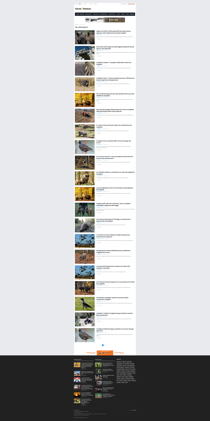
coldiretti (127, 371)
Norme (122, 14)
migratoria (119, 376)
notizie (126, 376)
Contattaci (92, 3)
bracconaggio (119, 365)
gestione (124, 374)
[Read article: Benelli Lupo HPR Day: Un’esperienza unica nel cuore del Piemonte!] (98, 383)
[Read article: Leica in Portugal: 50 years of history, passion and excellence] (98, 389)
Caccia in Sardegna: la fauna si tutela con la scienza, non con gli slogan (87, 394)
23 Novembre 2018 (105, 191)
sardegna (127, 378)
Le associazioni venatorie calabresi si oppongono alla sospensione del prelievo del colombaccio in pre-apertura (87, 365)
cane (126, 369)
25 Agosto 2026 (84, 390)
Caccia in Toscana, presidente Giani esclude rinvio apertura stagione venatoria (86, 379)
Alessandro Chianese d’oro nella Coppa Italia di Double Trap (87, 372)
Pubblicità (85, 3)
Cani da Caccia (112, 14)
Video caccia (96, 14)
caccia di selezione (120, 367)
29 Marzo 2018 (104, 285)
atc (123, 363)
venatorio (118, 382)
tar (117, 380)
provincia (118, 378)
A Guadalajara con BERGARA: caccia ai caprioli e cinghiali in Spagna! (109, 395)
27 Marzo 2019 (104, 113)
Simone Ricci (99, 34)
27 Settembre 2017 (105, 316)
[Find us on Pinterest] (135, 410)
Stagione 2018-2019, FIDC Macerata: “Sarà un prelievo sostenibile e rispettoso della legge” (113, 204)
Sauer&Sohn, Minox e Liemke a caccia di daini (108, 370)
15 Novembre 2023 (106, 377)
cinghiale (118, 371)
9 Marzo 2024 (105, 371)
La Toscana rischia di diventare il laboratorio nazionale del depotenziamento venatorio (86, 401)
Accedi (122, 3)
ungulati (129, 380)
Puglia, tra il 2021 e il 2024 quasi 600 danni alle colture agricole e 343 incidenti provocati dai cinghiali (113, 32)
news (123, 376)
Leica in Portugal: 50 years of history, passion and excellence (108, 389)
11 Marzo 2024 (105, 366)
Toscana (125, 380)
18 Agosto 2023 (105, 397)
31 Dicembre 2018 (105, 160)
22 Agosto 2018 (104, 238)
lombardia (129, 374)
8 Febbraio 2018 (104, 301)
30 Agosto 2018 (104, 207)
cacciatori (127, 367)
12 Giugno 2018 (104, 254)
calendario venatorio (120, 369)
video (126, 382)
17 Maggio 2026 (104, 34)
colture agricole (82, 24)
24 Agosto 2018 (104, 222)
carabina (133, 369)
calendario (132, 367)
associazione (119, 363)
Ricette (127, 14)
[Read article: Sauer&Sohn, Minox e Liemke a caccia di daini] (98, 371)
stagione (132, 378)
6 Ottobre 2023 (105, 385)
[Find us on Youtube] (79, 4)
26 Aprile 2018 (104, 269)
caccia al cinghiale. (130, 365)
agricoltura (119, 361)
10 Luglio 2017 (104, 332)
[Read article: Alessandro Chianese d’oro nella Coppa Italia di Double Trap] (77, 373)
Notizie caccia (88, 14)
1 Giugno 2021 (104, 66)
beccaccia (132, 363)
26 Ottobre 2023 (105, 50)
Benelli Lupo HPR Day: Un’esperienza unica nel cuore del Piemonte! (108, 382)
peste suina (131, 376)
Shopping (82, 14)
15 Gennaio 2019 (104, 128)
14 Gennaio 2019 (104, 144)
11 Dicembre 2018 (105, 175)
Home (78, 14)
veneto (123, 382)
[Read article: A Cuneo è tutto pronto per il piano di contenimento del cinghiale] (85, 131)
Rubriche (132, 14)
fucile (121, 374)
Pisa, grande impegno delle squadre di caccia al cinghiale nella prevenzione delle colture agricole (115, 110)
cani (129, 369)
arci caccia (129, 361)
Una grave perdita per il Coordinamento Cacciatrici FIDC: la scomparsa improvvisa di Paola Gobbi (87, 387)
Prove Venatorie (103, 14)
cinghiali (123, 371)
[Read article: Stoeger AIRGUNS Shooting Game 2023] (98, 377)
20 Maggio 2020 (104, 81)
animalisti (124, 361)
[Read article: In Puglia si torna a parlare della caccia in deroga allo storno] (85, 147)
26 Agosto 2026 (84, 369)
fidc (117, 374)
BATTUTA (127, 363)
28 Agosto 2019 (104, 97)
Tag (78, 24)
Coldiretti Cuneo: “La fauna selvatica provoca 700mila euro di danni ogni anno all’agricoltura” (115, 79)
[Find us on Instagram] (76, 4)
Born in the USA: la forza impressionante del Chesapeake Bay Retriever (108, 364)
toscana (120, 380)
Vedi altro (99, 39)
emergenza (133, 371)
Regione (123, 378)
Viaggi (118, 14)
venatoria (133, 380)
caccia (124, 365)
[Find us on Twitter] (132, 410)
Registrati (125, 3)
